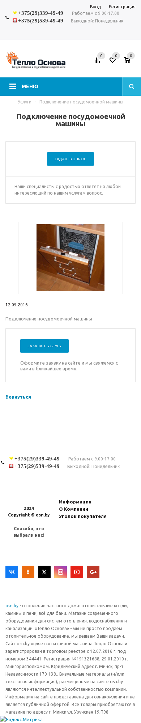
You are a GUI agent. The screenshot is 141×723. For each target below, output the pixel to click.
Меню (30, 86)
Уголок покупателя (83, 516)
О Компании (73, 508)
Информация (75, 501)
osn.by (12, 605)
